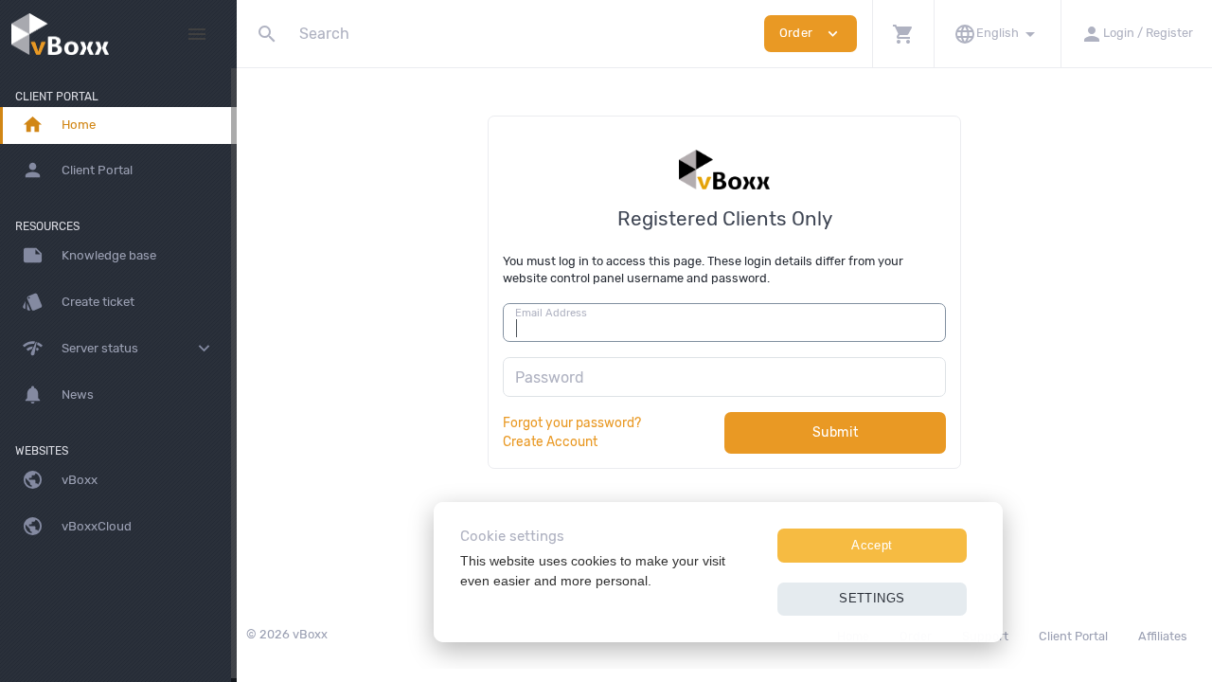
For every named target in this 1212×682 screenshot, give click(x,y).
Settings (871, 598)
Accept (871, 545)
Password (549, 377)
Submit (835, 432)
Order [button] (810, 34)
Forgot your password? (572, 422)
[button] (903, 33)
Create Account (550, 441)
